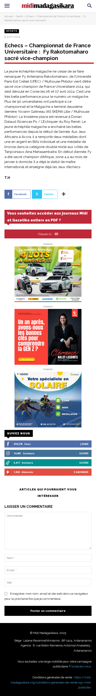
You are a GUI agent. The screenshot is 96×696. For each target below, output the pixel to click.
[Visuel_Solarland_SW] (48, 399)
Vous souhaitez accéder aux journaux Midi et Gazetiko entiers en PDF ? (47, 216)
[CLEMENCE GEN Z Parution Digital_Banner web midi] (48, 337)
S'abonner (81, 472)
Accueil (8, 16)
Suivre (83, 453)
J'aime (84, 444)
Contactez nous (81, 666)
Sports (19, 16)
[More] (64, 194)
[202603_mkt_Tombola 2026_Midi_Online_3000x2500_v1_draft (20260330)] (48, 274)
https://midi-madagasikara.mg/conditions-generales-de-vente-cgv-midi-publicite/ (51, 682)
